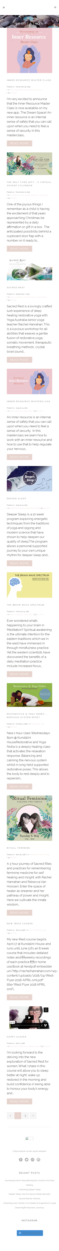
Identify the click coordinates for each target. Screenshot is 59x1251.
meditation (18, 90)
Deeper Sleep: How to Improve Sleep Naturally (29, 1194)
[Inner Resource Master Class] (29, 50)
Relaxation (33, 90)
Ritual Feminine (18, 848)
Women (42, 855)
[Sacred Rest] (29, 269)
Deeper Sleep (16, 498)
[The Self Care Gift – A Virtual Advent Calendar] (29, 163)
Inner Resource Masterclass (28, 401)
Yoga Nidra (44, 195)
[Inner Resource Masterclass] (29, 381)
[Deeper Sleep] (29, 479)
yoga (39, 90)
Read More (19, 143)
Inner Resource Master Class (29, 80)
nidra (26, 90)
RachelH (13, 93)
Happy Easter (17, 1037)
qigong (27, 195)
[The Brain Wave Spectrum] (29, 585)
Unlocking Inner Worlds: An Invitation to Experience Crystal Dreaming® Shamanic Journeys (29, 1205)
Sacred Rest (16, 287)
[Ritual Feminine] (29, 818)
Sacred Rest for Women (29, 1198)
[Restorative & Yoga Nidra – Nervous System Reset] (29, 695)
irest (11, 90)
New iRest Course (20, 923)
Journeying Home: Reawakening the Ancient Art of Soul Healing (29, 1182)
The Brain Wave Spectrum (25, 605)
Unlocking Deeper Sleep (30, 1189)
